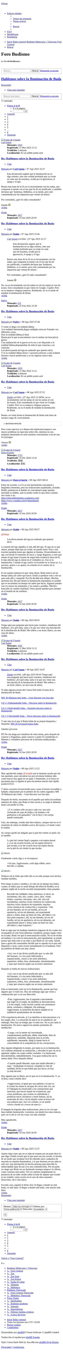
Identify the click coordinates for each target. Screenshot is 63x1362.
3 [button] (7, 122)
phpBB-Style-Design (49, 1342)
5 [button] (7, 127)
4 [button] (7, 124)
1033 (20, 145)
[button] (13, 106)
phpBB (20, 1332)
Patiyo (4, 300)
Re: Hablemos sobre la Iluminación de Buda (27, 158)
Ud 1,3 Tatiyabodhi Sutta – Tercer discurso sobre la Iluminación (30, 716)
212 (19, 303)
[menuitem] (22, 18)
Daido (4, 212)
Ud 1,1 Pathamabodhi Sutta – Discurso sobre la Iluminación (29, 703)
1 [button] (7, 116)
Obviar (4, 3)
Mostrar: (8, 1206)
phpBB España (33, 1337)
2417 (20, 215)
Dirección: (28, 1209)
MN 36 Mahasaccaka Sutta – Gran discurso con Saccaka (27, 698)
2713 (20, 455)
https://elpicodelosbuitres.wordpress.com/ (20, 498)
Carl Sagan (6, 142)
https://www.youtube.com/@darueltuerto (20, 500)
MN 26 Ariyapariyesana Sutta (24, 724)
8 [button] (7, 132)
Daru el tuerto (7, 452)
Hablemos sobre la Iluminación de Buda (31, 79)
